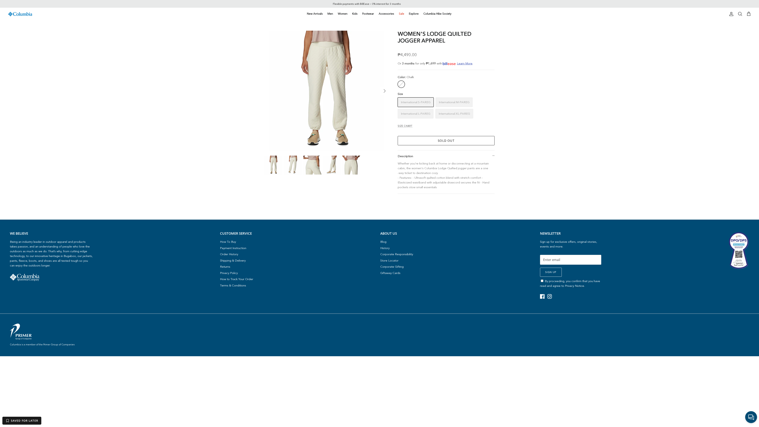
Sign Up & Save (415, 234)
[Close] (453, 176)
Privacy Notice (426, 226)
